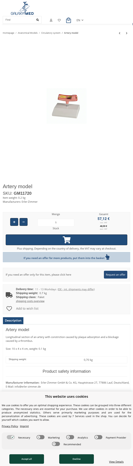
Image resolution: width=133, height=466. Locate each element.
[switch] (11, 437)
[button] (51, 20)
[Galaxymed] (22, 8)
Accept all (26, 458)
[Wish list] (59, 20)
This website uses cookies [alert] (66, 396)
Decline (77, 458)
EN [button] (78, 20)
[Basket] (68, 20)
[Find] (38, 19)
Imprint (24, 426)
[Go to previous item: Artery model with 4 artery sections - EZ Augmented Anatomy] (119, 33)
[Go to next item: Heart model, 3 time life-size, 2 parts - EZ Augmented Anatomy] (126, 33)
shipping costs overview (30, 301)
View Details (116, 461)
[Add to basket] (66, 239)
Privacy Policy (10, 426)
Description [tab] (13, 320)
